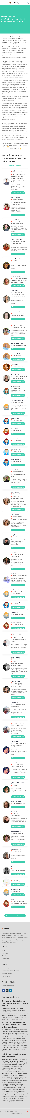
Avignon (5, 1033)
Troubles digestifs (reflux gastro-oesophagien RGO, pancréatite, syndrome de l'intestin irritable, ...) (14, 1098)
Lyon (13, 1038)
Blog (3, 950)
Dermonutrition (13, 1070)
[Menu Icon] (2, 3)
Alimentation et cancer (9, 1061)
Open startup (5, 959)
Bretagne (14, 1010)
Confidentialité (6, 976)
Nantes (10, 1042)
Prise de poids (10, 1086)
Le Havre (19, 1037)
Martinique (10, 1015)
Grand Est (13, 1012)
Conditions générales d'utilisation (11, 968)
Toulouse (24, 1047)
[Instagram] (7, 990)
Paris (3, 1044)
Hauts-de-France (12, 1014)
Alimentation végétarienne (9, 1065)
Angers (20, 1030)
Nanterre (4, 1042)
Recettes (4, 956)
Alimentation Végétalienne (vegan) (17, 1063)
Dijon (8, 1037)
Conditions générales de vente (10, 971)
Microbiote (10, 1081)
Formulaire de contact (8, 986)
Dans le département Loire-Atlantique (14, 41)
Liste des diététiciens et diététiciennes (13, 38)
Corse (7, 1012)
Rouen (9, 1046)
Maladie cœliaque (13, 1075)
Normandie (23, 1015)
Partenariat (5, 953)
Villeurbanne (15, 1049)
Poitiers (14, 1044)
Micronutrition (18, 1081)
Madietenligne (16, 1112)
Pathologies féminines (14, 1082)
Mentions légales (7, 973)
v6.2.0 (21, 1113)
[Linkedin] (10, 990)
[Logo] (15, 2)
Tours (9, 1049)
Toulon (18, 1047)
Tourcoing (4, 1049)
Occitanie (16, 1017)
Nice (14, 1042)
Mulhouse (18, 1040)
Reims (19, 1044)
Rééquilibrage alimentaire (9, 1088)
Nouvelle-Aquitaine (7, 1017)
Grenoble (13, 1037)
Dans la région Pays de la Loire (11, 40)
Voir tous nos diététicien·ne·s (15, 916)
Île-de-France (21, 1014)
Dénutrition (5, 1070)
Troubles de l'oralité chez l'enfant (17, 1095)
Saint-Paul (6, 1047)
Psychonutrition (19, 1086)
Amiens (15, 1030)
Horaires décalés (22, 1073)
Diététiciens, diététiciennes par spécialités (14, 1055)
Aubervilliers (24, 1031)
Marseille (18, 1038)
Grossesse (14, 1073)
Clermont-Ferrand (22, 1035)
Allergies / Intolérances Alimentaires (12, 1066)
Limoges (8, 1038)
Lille (4, 1038)
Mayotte (16, 1015)
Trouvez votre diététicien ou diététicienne (13, 37)
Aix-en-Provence (7, 1030)
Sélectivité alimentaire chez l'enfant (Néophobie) (13, 1090)
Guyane (4, 1014)
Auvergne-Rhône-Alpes (9, 1008)
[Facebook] (3, 990)
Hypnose (4, 1075)
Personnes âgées (14, 1084)
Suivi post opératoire (15, 1093)
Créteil (4, 1037)
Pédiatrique (5, 1084)
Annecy (25, 1030)
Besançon (11, 1033)
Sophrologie (5, 1093)
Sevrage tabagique (19, 1091)
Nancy (24, 1040)
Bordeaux (17, 1033)
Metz (23, 1038)
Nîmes (18, 1042)
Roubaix (4, 1046)
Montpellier (5, 1040)
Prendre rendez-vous (18, 193)
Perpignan (8, 1044)
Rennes (24, 1044)
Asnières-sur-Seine (14, 1031)
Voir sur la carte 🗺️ (15, 166)
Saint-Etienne (23, 1046)
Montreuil (12, 1040)
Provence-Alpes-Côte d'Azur (14, 1019)
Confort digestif (18, 1068)
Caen (14, 1035)
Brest (10, 1035)
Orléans (23, 1042)
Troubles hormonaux (18, 1102)
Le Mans (25, 1037)
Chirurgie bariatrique (7, 1068)
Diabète (21, 1070)
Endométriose (6, 1073)
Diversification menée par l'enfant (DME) (13, 1072)
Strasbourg (13, 1047)
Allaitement (21, 1065)
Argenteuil (5, 1031)
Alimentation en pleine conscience (18, 1059)
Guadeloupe (20, 1012)
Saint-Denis (15, 1046)
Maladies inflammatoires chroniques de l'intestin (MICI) (14, 1078)
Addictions (5, 1059)
